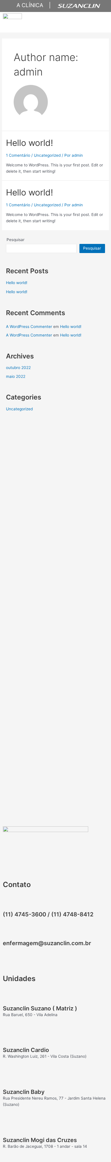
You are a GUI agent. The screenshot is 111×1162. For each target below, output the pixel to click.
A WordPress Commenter (29, 326)
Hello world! (29, 143)
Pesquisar (15, 239)
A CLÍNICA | (31, 5)
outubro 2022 (18, 367)
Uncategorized (47, 155)
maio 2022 (15, 376)
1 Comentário (18, 155)
